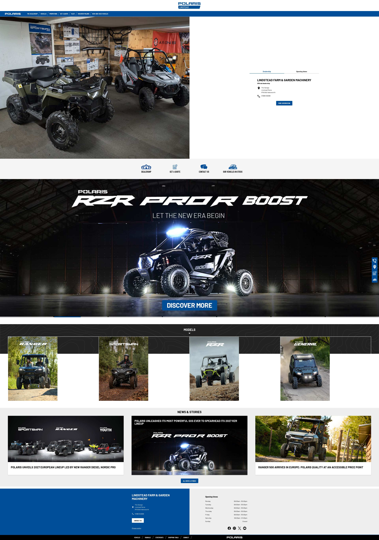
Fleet (73, 14)
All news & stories (189, 481)
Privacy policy (136, 528)
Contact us (138, 520)
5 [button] (243, 316)
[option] (189, 248)
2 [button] (81, 316)
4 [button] (189, 316)
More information (284, 103)
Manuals (148, 537)
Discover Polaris (83, 14)
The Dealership (32, 14)
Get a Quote (64, 14)
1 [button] (26, 316)
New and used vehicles (100, 14)
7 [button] (352, 316)
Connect (186, 537)
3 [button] (135, 316)
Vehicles (43, 14)
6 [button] (298, 316)
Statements (159, 537)
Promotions (53, 14)
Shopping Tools (173, 537)
